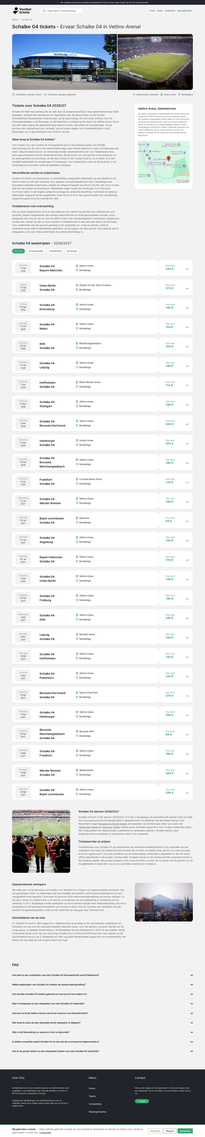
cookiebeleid (45, 1132)
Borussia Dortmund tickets (113, 823)
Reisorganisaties (185, 11)
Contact (141, 1101)
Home (152, 11)
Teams (160, 11)
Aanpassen (155, 1131)
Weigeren (170, 1131)
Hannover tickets (111, 827)
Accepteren (185, 1131)
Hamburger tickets (88, 827)
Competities (170, 11)
